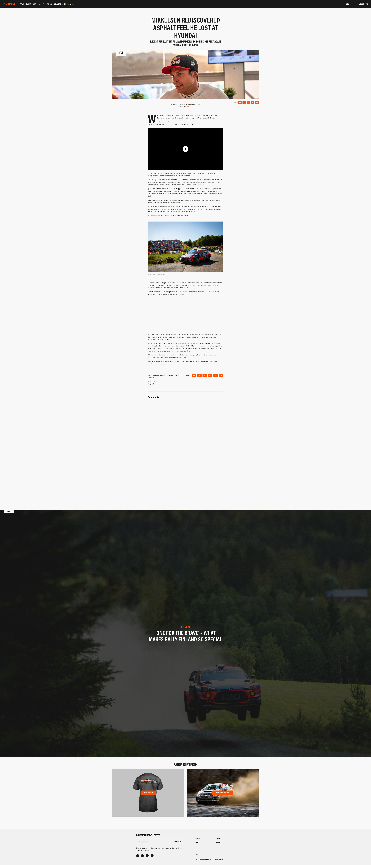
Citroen (166, 375)
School (354, 4)
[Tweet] (244, 102)
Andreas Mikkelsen (158, 375)
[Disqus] (185, 474)
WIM (34, 4)
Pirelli (174, 375)
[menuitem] (22, 4)
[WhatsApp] (248, 102)
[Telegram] (252, 102)
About (361, 4)
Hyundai (170, 375)
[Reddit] (257, 102)
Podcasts (41, 4)
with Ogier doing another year (189, 344)
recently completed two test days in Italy (177, 122)
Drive (197, 842)
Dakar (28, 4)
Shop (348, 4)
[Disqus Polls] (185, 423)
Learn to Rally (60, 4)
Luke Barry (188, 106)
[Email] (221, 375)
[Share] (239, 102)
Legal (196, 854)
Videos (49, 4)
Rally (22, 4)
